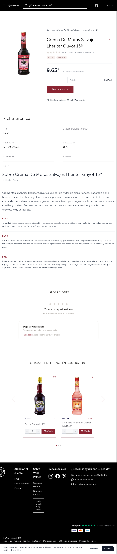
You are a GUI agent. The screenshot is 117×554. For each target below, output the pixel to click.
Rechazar (93, 549)
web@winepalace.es (85, 484)
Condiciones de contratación (27, 541)
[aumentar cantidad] (38, 431)
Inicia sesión (28, 335)
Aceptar (107, 549)
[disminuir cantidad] (27, 431)
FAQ (16, 479)
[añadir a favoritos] (109, 39)
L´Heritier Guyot (11, 147)
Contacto (19, 488)
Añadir (49, 431)
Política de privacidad (67, 541)
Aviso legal (7, 541)
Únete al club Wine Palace (39, 505)
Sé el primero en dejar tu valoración (78, 52)
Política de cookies (87, 541)
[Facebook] (57, 476)
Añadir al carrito (60, 89)
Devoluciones (21, 483)
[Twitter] (64, 476)
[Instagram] (51, 476)
